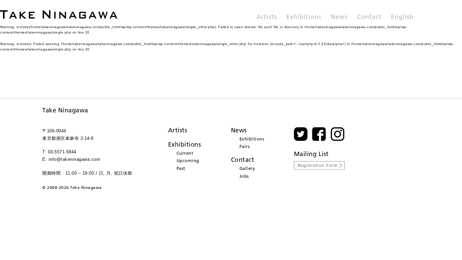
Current (185, 153)
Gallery (247, 168)
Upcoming (188, 160)
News (339, 17)
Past (181, 168)
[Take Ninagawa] (58, 14)
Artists (266, 17)
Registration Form (318, 165)
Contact (369, 17)
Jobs (244, 176)
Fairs (244, 146)
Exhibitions (304, 17)
